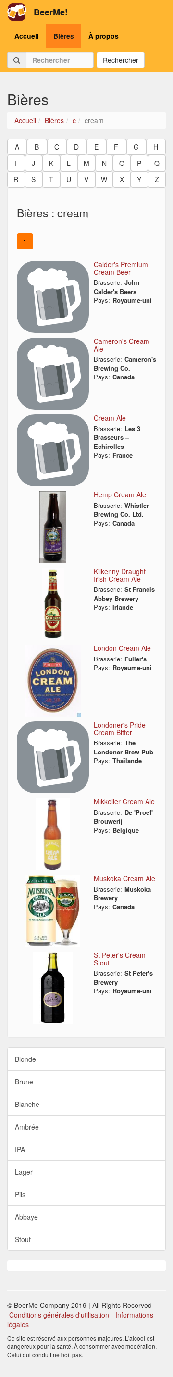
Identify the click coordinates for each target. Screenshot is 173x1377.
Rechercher (120, 60)
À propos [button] (103, 36)
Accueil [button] (26, 36)
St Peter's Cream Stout (120, 958)
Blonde (25, 1059)
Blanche (27, 1104)
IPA (20, 1149)
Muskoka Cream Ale (124, 878)
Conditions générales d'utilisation (59, 1314)
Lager (24, 1172)
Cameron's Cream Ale (121, 344)
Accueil (25, 120)
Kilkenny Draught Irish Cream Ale (120, 574)
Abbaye (26, 1217)
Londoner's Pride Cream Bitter (120, 728)
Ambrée (27, 1126)
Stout (23, 1239)
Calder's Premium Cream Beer (121, 267)
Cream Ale (110, 418)
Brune (24, 1081)
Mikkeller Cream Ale (124, 801)
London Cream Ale (122, 648)
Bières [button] (63, 36)
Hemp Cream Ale (120, 494)
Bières (54, 120)
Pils (20, 1194)
